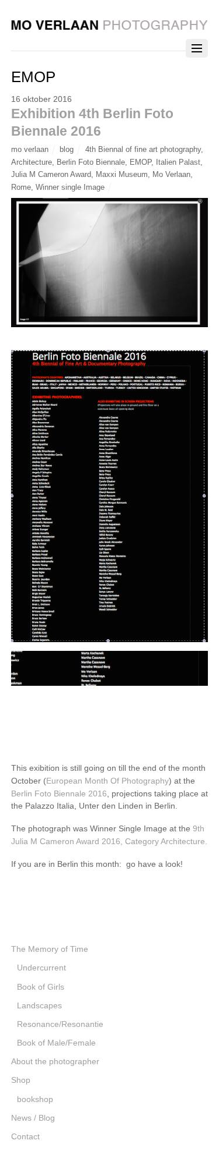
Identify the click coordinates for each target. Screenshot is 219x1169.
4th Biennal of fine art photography (143, 149)
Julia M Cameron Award (51, 174)
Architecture (31, 162)
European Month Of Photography (107, 780)
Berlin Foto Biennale (91, 162)
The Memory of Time (49, 949)
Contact (25, 1136)
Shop (20, 1080)
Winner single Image (70, 187)
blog (67, 149)
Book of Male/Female (56, 1042)
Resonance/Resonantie (60, 1024)
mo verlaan (29, 149)
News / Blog (33, 1117)
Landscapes (39, 1005)
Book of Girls (40, 986)
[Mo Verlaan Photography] (109, 23)
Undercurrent (41, 967)
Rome (21, 187)
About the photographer (55, 1061)
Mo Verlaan (171, 174)
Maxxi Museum (122, 174)
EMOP (140, 162)
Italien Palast (178, 162)
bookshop (35, 1099)
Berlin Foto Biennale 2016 (59, 793)
